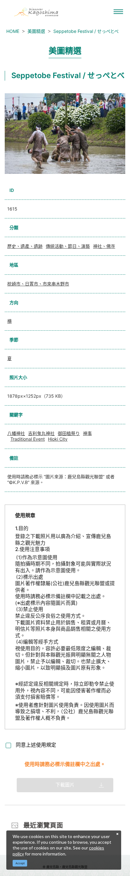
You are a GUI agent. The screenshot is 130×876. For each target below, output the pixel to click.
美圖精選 (36, 31)
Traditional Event (27, 439)
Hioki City (58, 439)
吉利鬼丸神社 (41, 433)
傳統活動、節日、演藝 (68, 246)
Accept (20, 863)
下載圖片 (65, 785)
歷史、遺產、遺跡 (25, 246)
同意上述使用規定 (36, 745)
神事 (87, 433)
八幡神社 (16, 433)
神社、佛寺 (104, 246)
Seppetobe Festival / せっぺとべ (86, 31)
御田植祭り (69, 433)
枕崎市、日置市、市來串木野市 (38, 283)
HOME (12, 31)
